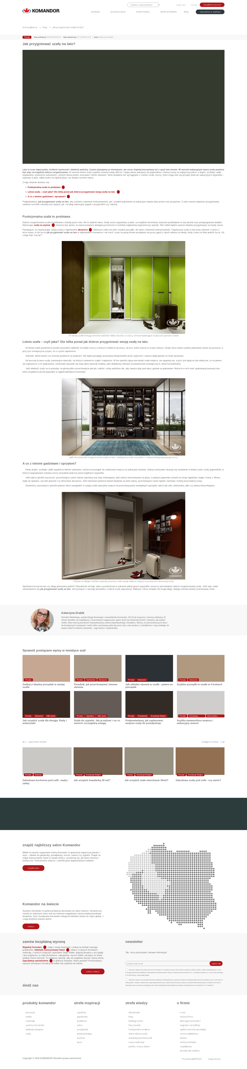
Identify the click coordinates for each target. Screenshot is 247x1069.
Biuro (79, 1042)
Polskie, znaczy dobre (139, 1046)
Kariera (183, 1038)
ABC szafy (51, 716)
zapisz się (216, 963)
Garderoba (90, 680)
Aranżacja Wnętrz (158, 716)
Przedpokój (142, 716)
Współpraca (186, 1046)
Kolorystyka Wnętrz (212, 716)
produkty (95, 11)
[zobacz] (46, 668)
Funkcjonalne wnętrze (139, 1029)
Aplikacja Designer (34, 1029)
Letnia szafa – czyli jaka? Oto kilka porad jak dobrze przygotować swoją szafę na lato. (72, 192)
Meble (29, 1016)
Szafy (28, 1033)
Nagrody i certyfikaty (190, 1025)
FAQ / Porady (135, 1025)
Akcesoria (103, 680)
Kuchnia (38, 775)
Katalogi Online (136, 1021)
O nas (182, 1012)
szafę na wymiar (42, 225)
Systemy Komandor (35, 1025)
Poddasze (82, 1021)
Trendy (130, 775)
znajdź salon (181, 5)
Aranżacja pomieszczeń (140, 1038)
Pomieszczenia (118, 11)
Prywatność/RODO (192, 1059)
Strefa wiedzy (143, 11)
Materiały (30, 1021)
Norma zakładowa (189, 1033)
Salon (79, 1025)
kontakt (194, 5)
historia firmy (186, 1016)
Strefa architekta (168, 11)
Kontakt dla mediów (190, 1050)
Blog (186, 11)
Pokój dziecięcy (84, 1033)
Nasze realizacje (136, 1042)
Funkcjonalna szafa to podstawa (44, 187)
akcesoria (83, 230)
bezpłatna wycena (212, 4)
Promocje (30, 1012)
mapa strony (214, 1059)
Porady (27, 37)
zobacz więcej (92, 971)
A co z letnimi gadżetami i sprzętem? (47, 196)
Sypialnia (90, 716)
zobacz (31, 926)
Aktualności (134, 1012)
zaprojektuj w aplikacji (210, 11)
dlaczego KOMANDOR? (190, 1021)
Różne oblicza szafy (138, 1033)
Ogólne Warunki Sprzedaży (193, 1029)
